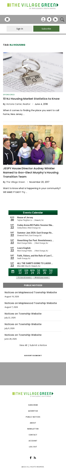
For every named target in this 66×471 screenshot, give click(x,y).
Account (33, 441)
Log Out (33, 447)
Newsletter (33, 429)
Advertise (33, 411)
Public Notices (33, 417)
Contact (33, 435)
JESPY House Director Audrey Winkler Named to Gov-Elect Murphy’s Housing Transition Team (30, 172)
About (33, 423)
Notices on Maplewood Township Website (31, 292)
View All (23, 345)
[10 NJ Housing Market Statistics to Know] (33, 72)
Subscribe (33, 405)
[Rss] (55, 20)
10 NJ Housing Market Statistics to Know (31, 99)
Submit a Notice (38, 345)
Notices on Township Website (23, 313)
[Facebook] (49, 20)
